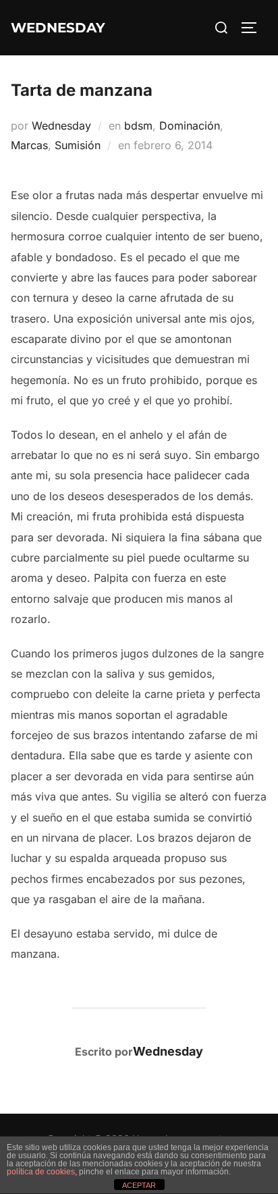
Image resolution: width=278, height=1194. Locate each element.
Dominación (189, 125)
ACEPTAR (139, 1185)
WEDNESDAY (58, 28)
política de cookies (41, 1171)
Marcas (29, 145)
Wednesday (61, 125)
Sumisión (78, 145)
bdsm (138, 125)
